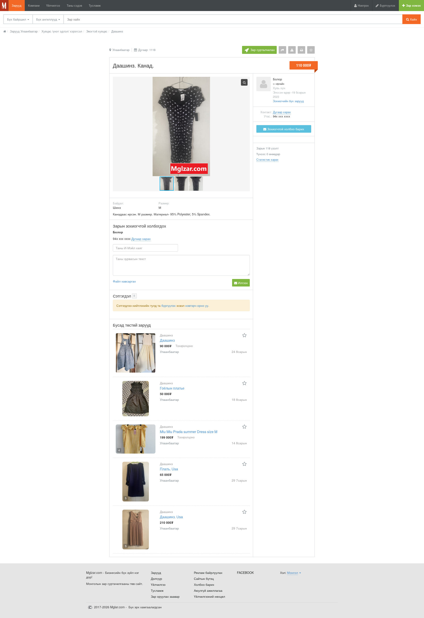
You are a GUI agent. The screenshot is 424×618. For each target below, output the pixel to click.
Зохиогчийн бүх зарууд (288, 101)
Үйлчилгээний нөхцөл (209, 596)
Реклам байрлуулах (208, 572)
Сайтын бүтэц (204, 578)
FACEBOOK (245, 572)
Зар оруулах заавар (165, 596)
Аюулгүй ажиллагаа (208, 590)
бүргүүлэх (168, 305)
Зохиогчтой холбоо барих (285, 129)
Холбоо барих (204, 584)
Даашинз (167, 340)
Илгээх (242, 283)
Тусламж (95, 5)
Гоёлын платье (172, 388)
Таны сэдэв (74, 5)
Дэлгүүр (156, 578)
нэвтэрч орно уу (196, 305)
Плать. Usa (169, 468)
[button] (181, 183)
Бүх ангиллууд (47, 19)
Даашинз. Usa (171, 516)
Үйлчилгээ (53, 5)
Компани (34, 5)
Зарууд (16, 5)
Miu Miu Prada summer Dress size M (188, 431)
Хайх (413, 19)
